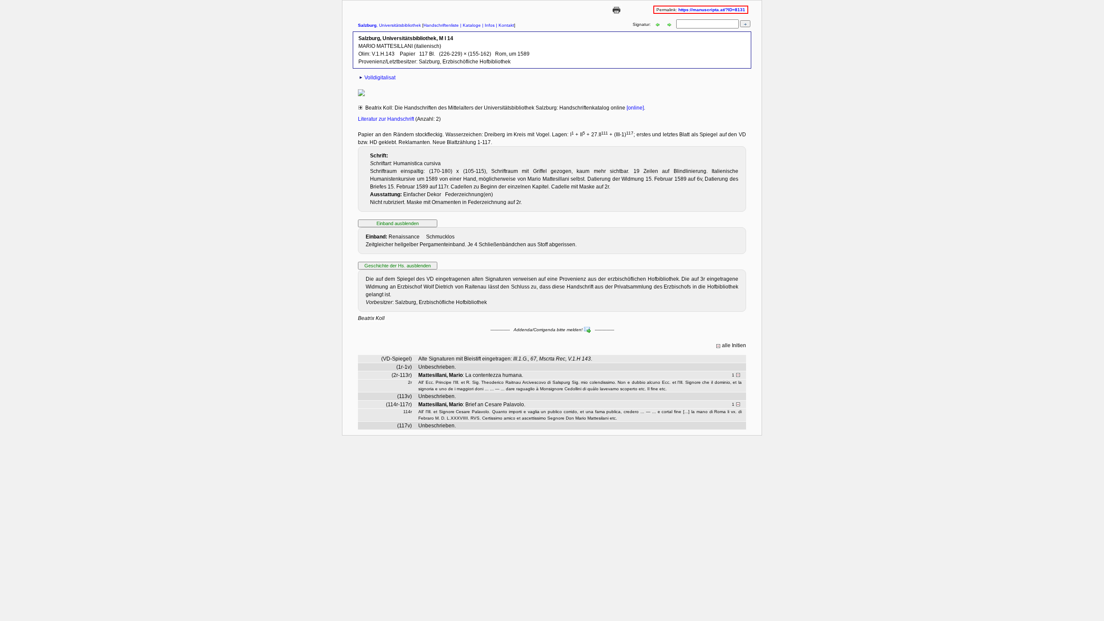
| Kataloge (470, 25)
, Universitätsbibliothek (389, 25)
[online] (634, 108)
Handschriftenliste (441, 25)
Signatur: (642, 24)
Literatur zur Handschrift (386, 119)
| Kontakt (504, 25)
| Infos (488, 25)
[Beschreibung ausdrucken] (616, 14)
